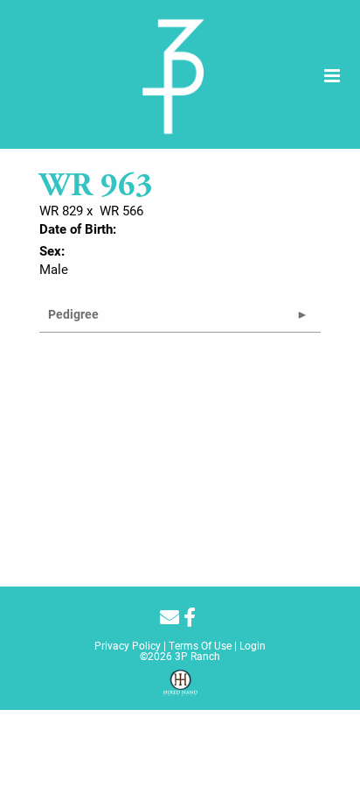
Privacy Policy (127, 645)
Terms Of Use (200, 645)
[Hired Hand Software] (180, 689)
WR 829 (61, 210)
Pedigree (73, 314)
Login (252, 645)
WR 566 (121, 210)
